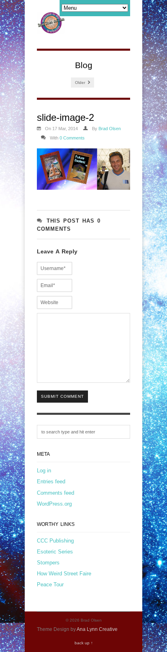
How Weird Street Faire (64, 573)
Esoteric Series (55, 552)
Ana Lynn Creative (97, 629)
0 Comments (72, 137)
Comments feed (55, 493)
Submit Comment (62, 396)
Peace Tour (50, 584)
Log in (44, 471)
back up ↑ (84, 643)
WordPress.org (54, 504)
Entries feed (51, 481)
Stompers (48, 563)
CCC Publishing (55, 541)
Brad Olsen (109, 128)
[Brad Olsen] (51, 29)
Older (80, 82)
